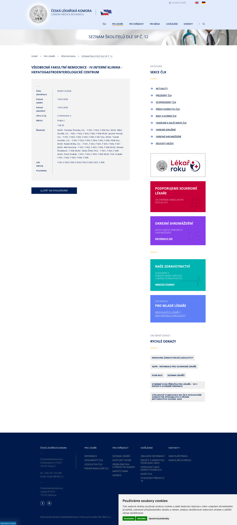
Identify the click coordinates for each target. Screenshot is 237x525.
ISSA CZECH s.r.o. (104, 517)
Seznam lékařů (175, 375)
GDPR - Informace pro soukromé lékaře (174, 366)
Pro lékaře (49, 56)
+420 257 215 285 (53, 472)
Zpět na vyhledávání (55, 190)
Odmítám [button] (141, 518)
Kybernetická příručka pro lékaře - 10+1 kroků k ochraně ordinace (175, 385)
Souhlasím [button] (129, 518)
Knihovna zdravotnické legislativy (172, 357)
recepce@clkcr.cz (54, 476)
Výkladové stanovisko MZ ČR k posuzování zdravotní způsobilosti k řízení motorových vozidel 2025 (176, 396)
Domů (34, 56)
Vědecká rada (68, 56)
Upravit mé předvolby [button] (159, 518)
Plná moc (157, 375)
